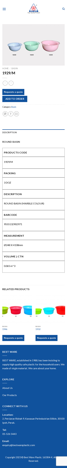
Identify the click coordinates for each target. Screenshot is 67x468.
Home (5, 68)
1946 (4, 329)
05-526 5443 (9, 433)
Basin (15, 68)
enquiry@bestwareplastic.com (18, 445)
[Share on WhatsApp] (5, 113)
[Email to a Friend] (16, 113)
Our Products (9, 395)
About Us (7, 387)
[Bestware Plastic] (33, 9)
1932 (38, 329)
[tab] (33, 132)
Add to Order (14, 98)
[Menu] (4, 9)
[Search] (63, 9)
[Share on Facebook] (10, 113)
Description (9, 132)
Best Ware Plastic (33, 457)
